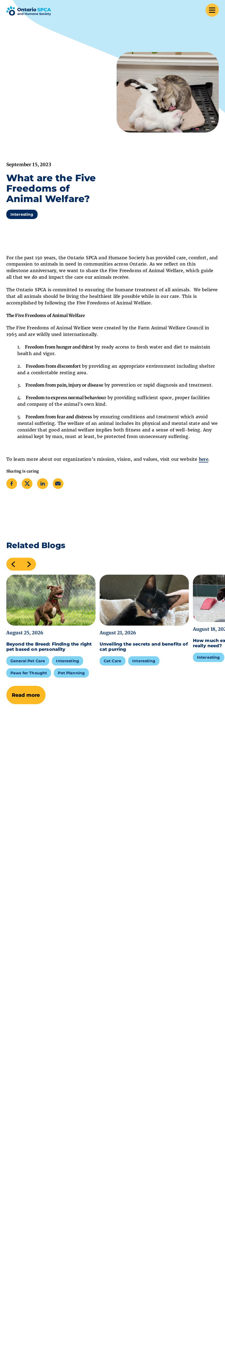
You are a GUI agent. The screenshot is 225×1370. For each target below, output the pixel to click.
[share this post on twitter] (27, 483)
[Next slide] (31, 564)
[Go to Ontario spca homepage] (28, 11)
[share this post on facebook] (11, 483)
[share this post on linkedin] (42, 483)
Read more (26, 695)
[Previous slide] (11, 564)
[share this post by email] (58, 483)
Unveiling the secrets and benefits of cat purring (144, 647)
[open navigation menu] (212, 11)
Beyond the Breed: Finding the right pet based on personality (49, 647)
